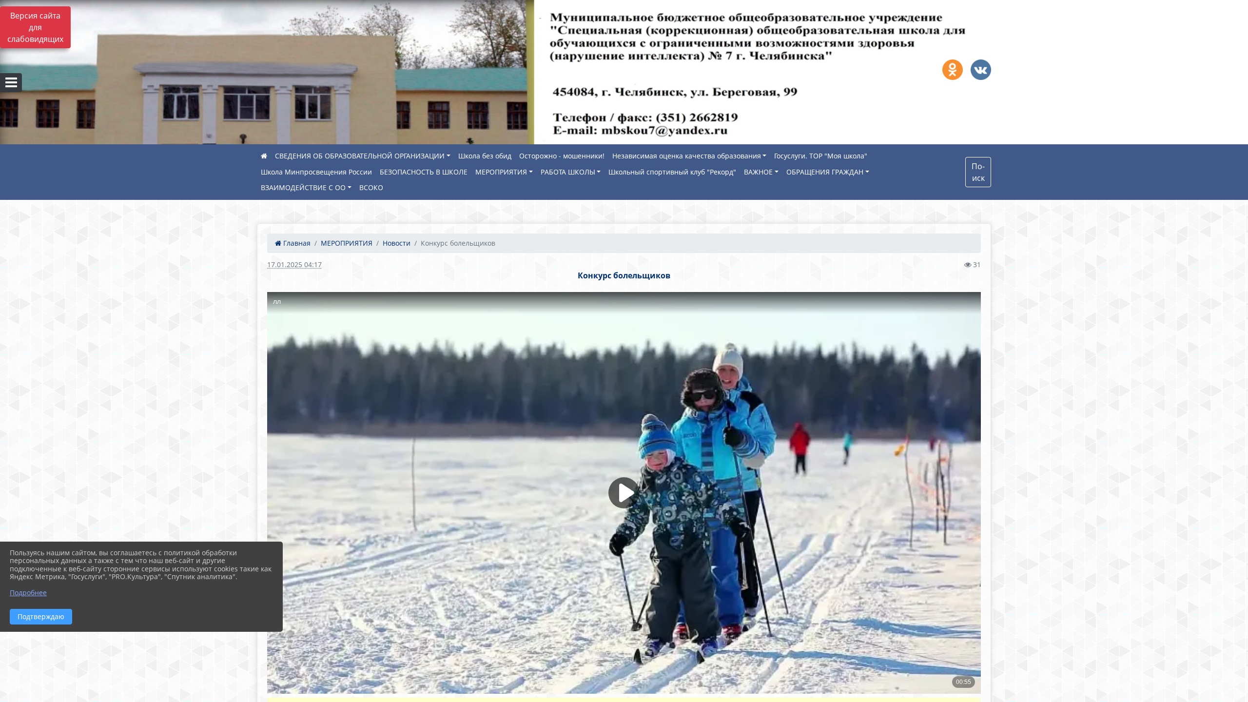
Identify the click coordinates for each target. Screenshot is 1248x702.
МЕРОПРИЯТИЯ (501, 171)
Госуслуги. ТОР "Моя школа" (820, 155)
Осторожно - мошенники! (561, 155)
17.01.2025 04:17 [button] (294, 264)
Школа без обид (484, 155)
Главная (296, 243)
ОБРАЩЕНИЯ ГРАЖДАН (824, 171)
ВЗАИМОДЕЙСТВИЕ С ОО (303, 187)
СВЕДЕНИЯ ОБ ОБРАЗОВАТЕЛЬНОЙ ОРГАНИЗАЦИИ (360, 155)
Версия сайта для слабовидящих (35, 27)
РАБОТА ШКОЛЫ (568, 171)
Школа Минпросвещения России (316, 171)
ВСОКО (371, 187)
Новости (396, 243)
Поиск (978, 172)
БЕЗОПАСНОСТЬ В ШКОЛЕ (424, 171)
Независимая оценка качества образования (686, 155)
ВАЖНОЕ (758, 171)
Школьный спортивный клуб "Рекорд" (672, 171)
